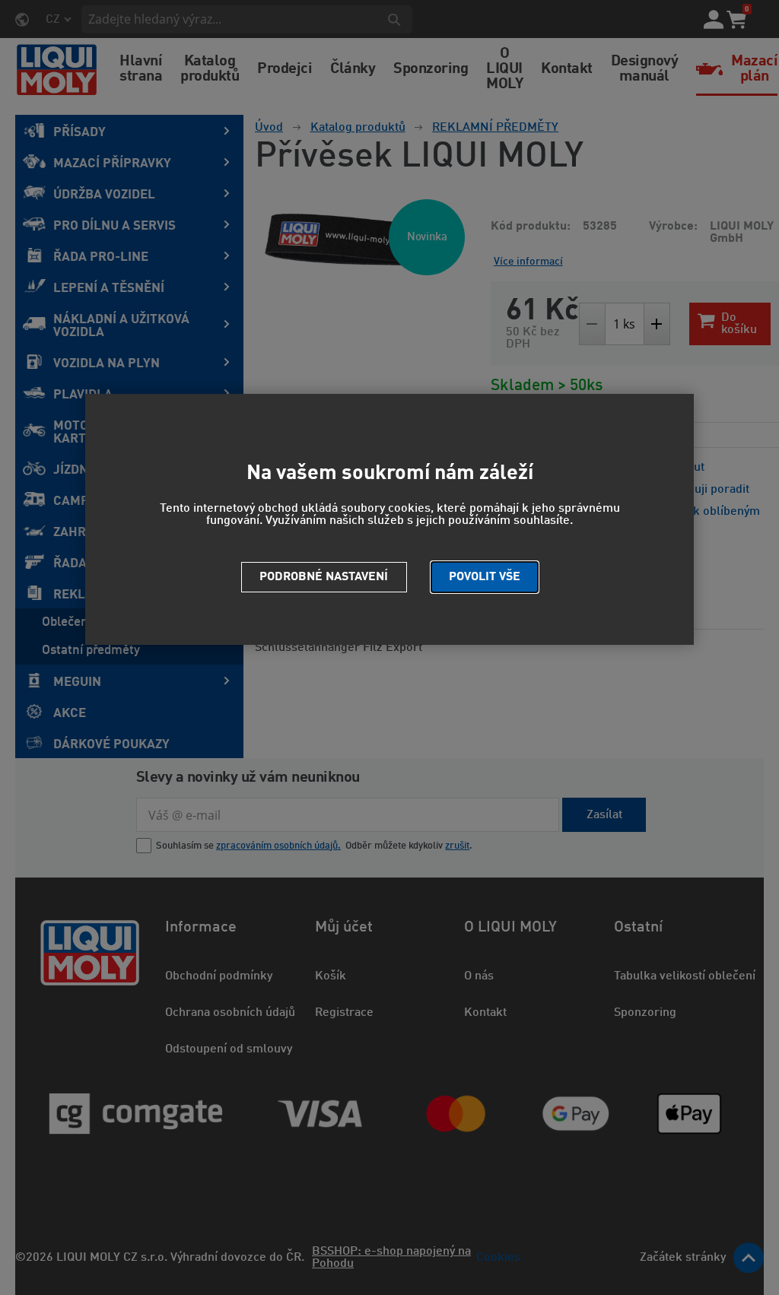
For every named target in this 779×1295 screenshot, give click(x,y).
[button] (484, 577)
